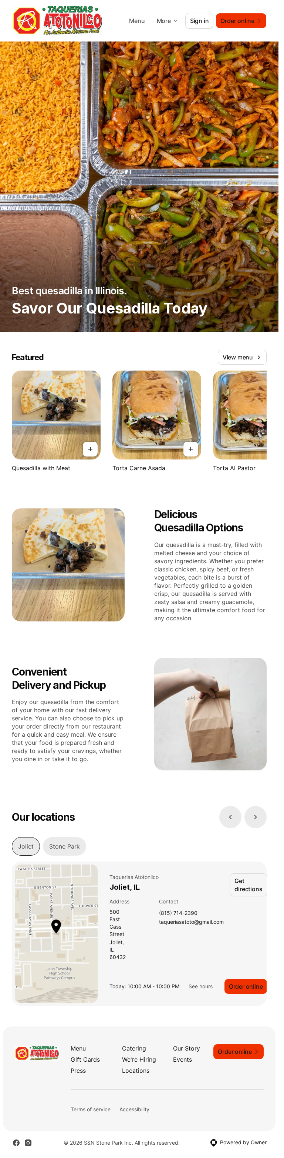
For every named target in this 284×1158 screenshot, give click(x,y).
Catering (134, 1048)
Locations (135, 1070)
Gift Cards (85, 1059)
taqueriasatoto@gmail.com (191, 922)
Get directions (248, 885)
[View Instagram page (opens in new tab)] (28, 1142)
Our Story (186, 1048)
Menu (137, 20)
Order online (246, 986)
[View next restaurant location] (255, 817)
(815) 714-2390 (178, 913)
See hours (201, 986)
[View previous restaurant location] (230, 817)
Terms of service (91, 1109)
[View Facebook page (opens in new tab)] (16, 1142)
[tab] (26, 846)
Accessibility (134, 1109)
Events (182, 1059)
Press (78, 1070)
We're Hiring (139, 1059)
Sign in (199, 20)
